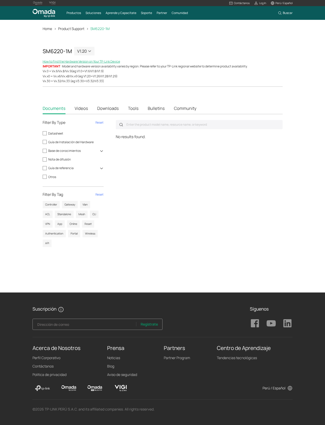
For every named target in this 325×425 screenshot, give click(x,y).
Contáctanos (43, 366)
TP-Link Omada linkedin (287, 323)
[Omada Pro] (95, 388)
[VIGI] (121, 388)
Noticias (113, 357)
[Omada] (69, 388)
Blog (110, 366)
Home (47, 28)
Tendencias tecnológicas (237, 357)
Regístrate (149, 324)
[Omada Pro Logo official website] (37, 3)
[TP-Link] (42, 388)
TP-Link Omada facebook (255, 323)
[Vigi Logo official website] (52, 3)
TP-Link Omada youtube (271, 323)
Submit (121, 124)
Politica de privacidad (49, 374)
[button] (239, 3)
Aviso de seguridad (122, 374)
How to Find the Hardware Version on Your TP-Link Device (81, 61)
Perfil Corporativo (46, 357)
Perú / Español (274, 388)
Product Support (71, 28)
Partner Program (177, 357)
